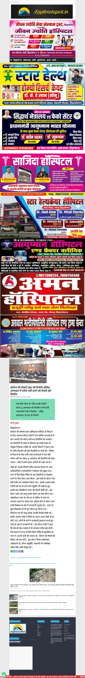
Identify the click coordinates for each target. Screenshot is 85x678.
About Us (66, 626)
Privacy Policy (67, 633)
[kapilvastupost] (11, 60)
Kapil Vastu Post (67, 624)
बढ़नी (54, 60)
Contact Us (66, 628)
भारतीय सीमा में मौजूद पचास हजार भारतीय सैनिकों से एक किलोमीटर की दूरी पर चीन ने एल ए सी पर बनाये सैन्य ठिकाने (32, 564)
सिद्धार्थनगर (17, 60)
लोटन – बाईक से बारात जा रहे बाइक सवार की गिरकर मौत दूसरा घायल (69, 639)
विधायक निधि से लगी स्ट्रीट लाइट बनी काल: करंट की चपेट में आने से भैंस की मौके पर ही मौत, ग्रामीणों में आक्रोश (42, 602)
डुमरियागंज (41, 60)
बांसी (34, 60)
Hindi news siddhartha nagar (69, 635)
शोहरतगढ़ (27, 60)
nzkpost (20, 588)
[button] (4, 674)
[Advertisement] (21, 658)
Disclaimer (66, 630)
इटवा (49, 60)
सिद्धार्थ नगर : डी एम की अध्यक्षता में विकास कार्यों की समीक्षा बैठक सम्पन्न (25, 557)
